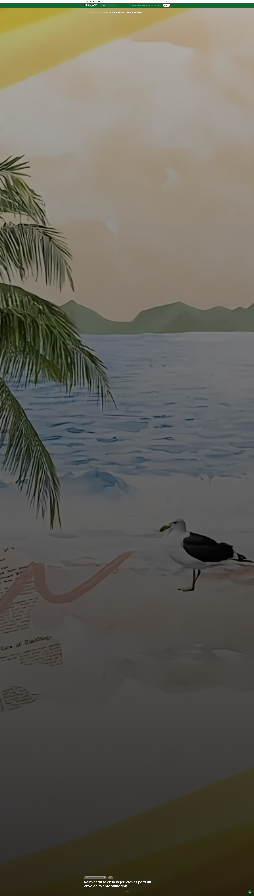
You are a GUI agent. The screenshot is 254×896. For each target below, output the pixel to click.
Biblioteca (154, 5)
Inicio (129, 5)
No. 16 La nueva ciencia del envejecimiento (98, 12)
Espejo (110, 877)
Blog (149, 5)
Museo (159, 5)
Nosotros (134, 5)
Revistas (139, 5)
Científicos (144, 5)
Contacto (166, 5)
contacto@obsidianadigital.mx (95, 1)
